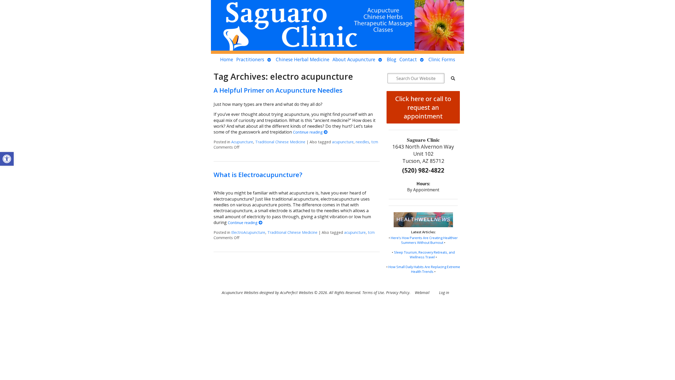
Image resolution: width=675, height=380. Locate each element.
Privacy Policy (397, 292)
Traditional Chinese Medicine (280, 141)
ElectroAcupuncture (248, 232)
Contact (408, 59)
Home (226, 59)
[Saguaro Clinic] (337, 27)
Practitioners (250, 59)
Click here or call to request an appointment (423, 107)
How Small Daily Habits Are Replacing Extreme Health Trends (424, 269)
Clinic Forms (441, 59)
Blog (391, 59)
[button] (7, 159)
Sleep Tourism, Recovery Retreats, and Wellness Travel (424, 254)
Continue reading (308, 132)
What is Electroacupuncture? (258, 174)
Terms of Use (373, 292)
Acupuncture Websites (240, 292)
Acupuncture (242, 141)
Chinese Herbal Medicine (302, 59)
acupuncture (343, 141)
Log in (444, 292)
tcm (374, 141)
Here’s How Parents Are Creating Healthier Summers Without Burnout (424, 240)
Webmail (422, 292)
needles (362, 141)
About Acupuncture (353, 59)
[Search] (453, 78)
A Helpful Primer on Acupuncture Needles (278, 90)
